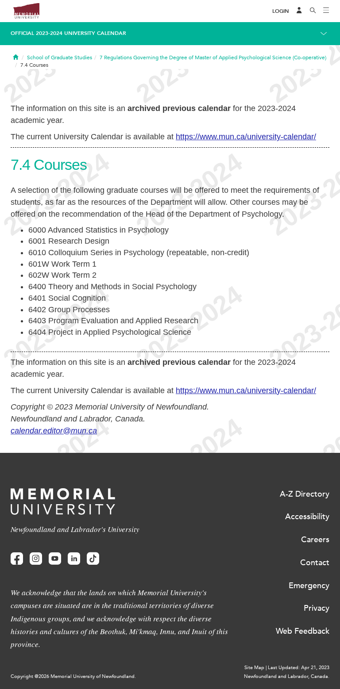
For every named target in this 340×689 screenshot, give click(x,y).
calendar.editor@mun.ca (54, 430)
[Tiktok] (93, 558)
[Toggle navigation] (326, 11)
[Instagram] (36, 558)
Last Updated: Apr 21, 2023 (298, 667)
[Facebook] (17, 558)
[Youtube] (55, 558)
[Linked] (74, 558)
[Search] (313, 11)
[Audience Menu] (299, 11)
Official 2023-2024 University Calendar (68, 33)
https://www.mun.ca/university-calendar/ (246, 136)
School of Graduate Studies (59, 57)
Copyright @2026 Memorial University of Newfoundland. (73, 676)
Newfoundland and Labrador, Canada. (286, 676)
